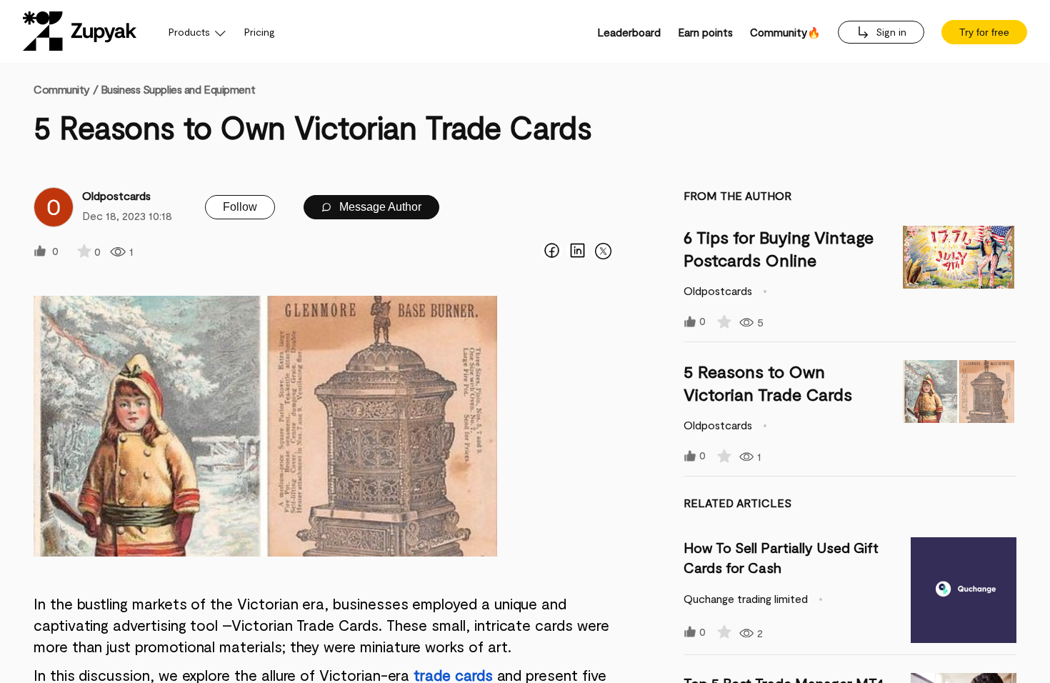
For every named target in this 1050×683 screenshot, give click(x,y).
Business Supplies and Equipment (178, 89)
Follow (240, 207)
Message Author (378, 207)
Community (66, 89)
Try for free (984, 32)
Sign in (889, 32)
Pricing (259, 32)
